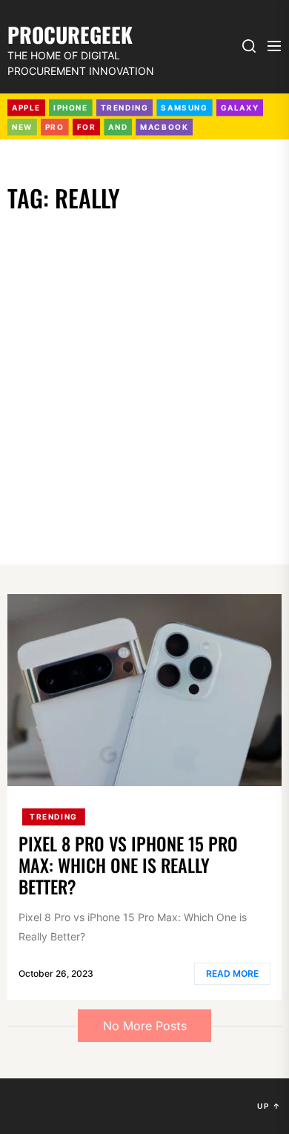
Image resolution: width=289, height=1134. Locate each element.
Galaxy (240, 107)
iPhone (70, 107)
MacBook (164, 126)
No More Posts (145, 1025)
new (22, 126)
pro (54, 126)
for (86, 126)
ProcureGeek (70, 33)
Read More (232, 973)
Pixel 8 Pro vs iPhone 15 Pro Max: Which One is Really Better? (128, 865)
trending (125, 107)
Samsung (184, 107)
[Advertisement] (144, 367)
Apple (26, 107)
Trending (54, 816)
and (117, 126)
